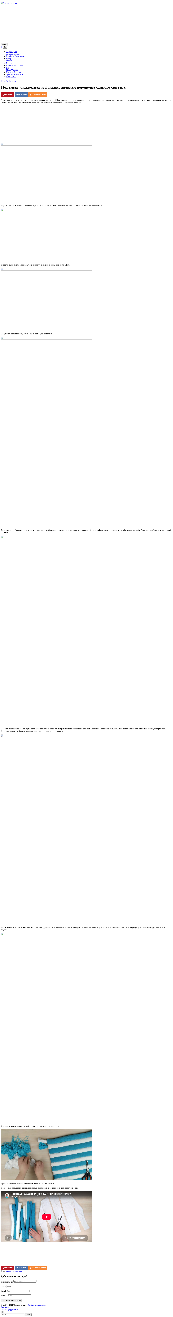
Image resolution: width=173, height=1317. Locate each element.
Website (4, 1296)
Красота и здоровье (14, 65)
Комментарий (7, 1282)
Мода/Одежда (12, 70)
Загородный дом (13, 54)
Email (3, 1291)
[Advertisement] (86, 24)
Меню (4, 44)
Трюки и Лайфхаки (14, 74)
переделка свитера (14, 1271)
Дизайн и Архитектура (16, 56)
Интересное (11, 77)
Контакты (5, 1307)
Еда (7, 68)
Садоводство (11, 52)
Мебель (9, 61)
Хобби (9, 63)
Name (3, 1286)
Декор (8, 58)
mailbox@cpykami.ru (9, 1309)
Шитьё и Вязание (13, 72)
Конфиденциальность (37, 1305)
